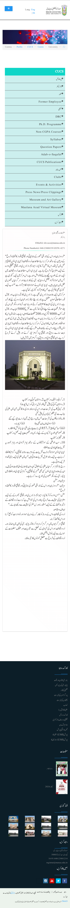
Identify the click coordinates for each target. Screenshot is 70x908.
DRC (59, 117)
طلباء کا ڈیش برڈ (63, 710)
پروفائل (59, 79)
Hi (34, 13)
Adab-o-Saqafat (51, 154)
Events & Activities (49, 185)
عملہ (60, 94)
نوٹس (60, 215)
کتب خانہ (59, 170)
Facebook (64, 880)
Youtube (51, 880)
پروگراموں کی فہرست (61, 695)
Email (39, 880)
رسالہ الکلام (50, 768)
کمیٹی (60, 109)
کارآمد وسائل (63, 715)
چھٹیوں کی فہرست (62, 700)
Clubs (58, 177)
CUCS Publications (49, 162)
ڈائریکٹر (59, 87)
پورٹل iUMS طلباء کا (60, 734)
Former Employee (50, 102)
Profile (19, 46)
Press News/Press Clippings (44, 192)
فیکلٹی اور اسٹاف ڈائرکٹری (60, 720)
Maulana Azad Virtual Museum (41, 207)
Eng (33, 9)
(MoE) (64, 901)
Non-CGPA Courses (49, 132)
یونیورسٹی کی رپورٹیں (61, 685)
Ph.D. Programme (50, 124)
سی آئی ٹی (13, 892)
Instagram (45, 880)
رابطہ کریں (58, 222)
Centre (41, 46)
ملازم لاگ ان (63, 725)
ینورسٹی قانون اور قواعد (61, 680)
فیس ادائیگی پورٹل (62, 730)
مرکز (64, 46)
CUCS (30, 46)
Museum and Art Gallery (45, 200)
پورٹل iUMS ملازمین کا (59, 740)
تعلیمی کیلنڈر (64, 690)
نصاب (65, 705)
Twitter (58, 880)
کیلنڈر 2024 (49, 786)
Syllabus (56, 139)
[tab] (35, 79)
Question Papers (51, 147)
